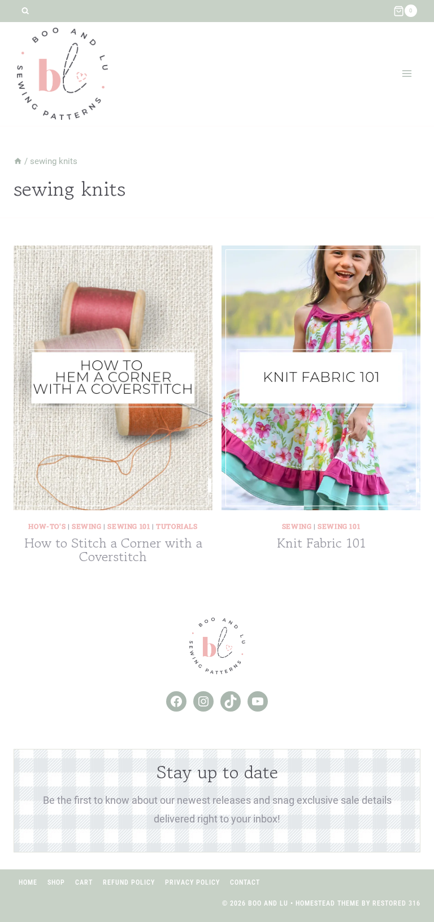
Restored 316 (396, 903)
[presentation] (113, 377)
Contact (245, 882)
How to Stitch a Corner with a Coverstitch (113, 549)
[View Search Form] (25, 11)
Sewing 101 (128, 526)
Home (28, 882)
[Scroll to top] (405, 876)
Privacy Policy (192, 882)
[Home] (18, 161)
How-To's (47, 526)
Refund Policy (129, 882)
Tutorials (176, 526)
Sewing (87, 526)
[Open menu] (406, 74)
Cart (84, 882)
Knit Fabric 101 (321, 543)
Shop (56, 882)
